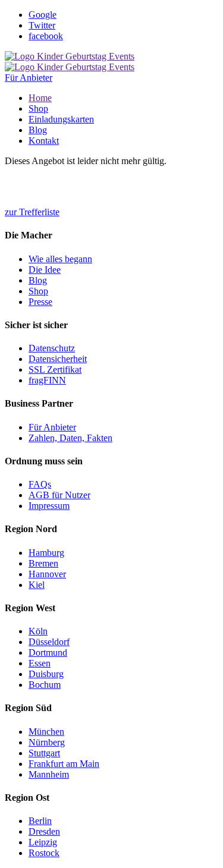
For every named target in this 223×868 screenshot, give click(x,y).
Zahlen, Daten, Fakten (70, 438)
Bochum (45, 685)
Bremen (43, 563)
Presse (40, 302)
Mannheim (49, 774)
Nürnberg (47, 742)
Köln (38, 631)
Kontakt (44, 141)
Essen (40, 663)
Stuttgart (44, 753)
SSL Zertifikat (55, 369)
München (46, 732)
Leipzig (43, 842)
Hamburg (46, 553)
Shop (38, 108)
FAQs (40, 484)
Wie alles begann (60, 259)
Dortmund (48, 652)
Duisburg (46, 674)
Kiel (37, 585)
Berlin (40, 821)
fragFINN (47, 380)
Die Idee (45, 270)
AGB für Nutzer (59, 495)
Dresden (44, 831)
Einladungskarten (61, 119)
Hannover (47, 574)
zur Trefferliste (32, 212)
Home (40, 98)
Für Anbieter (28, 78)
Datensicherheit (58, 359)
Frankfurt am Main (64, 764)
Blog (38, 130)
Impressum (49, 506)
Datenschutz (52, 348)
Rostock (44, 853)
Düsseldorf (49, 642)
